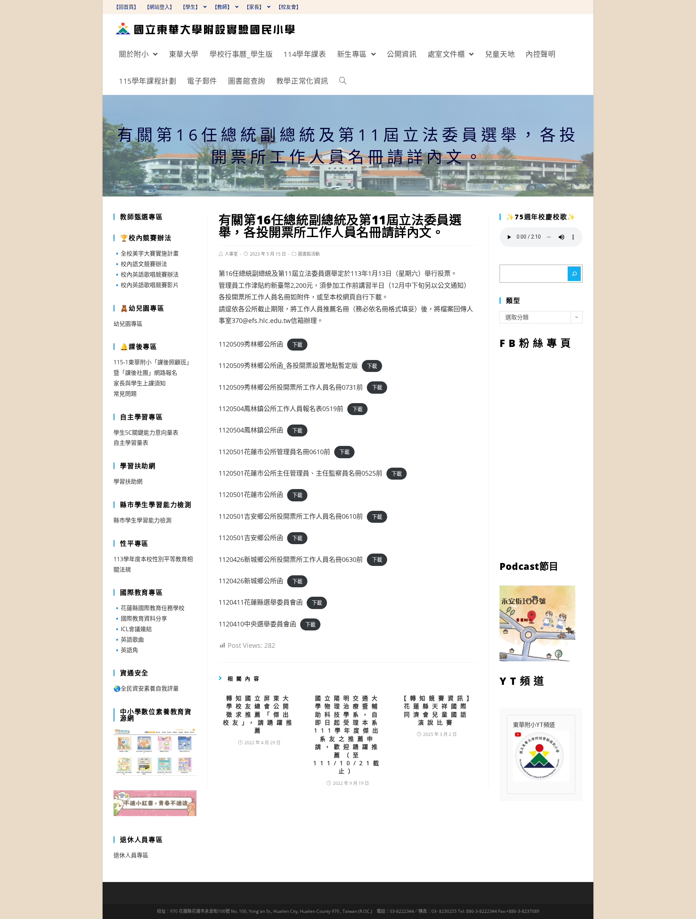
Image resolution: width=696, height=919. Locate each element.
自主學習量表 (130, 443)
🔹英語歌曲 (128, 639)
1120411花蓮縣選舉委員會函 (261, 602)
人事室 (231, 254)
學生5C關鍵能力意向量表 (145, 432)
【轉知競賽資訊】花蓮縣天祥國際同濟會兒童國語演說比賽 (437, 710)
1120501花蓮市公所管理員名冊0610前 (274, 451)
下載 (297, 344)
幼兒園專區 (127, 324)
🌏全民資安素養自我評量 (146, 688)
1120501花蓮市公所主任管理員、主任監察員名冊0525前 (300, 473)
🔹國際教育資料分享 (140, 618)
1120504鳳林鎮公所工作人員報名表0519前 (281, 408)
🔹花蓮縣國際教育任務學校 (149, 608)
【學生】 (191, 6)
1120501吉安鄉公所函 (251, 537)
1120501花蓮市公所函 (251, 494)
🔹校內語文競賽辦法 (140, 264)
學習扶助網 (127, 481)
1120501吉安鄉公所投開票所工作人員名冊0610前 (291, 516)
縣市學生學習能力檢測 (142, 520)
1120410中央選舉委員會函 (257, 624)
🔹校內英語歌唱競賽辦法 (146, 274)
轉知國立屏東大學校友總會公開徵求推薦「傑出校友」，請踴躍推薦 (259, 714)
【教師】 (223, 6)
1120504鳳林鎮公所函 (251, 430)
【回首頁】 (126, 6)
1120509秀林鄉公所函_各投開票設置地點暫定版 (288, 365)
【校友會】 (288, 6)
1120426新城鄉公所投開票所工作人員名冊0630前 (291, 559)
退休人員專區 (130, 855)
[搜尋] (574, 273)
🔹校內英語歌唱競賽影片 (146, 285)
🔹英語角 (125, 650)
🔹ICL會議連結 (132, 629)
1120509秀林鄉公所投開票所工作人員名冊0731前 (291, 387)
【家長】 (255, 6)
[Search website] (343, 81)
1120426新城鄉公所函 (251, 580)
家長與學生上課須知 (139, 383)
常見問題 (125, 394)
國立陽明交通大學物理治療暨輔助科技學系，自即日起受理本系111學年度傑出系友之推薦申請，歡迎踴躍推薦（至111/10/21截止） (347, 734)
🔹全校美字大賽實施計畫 (146, 253)
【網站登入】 (159, 6)
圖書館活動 (309, 254)
